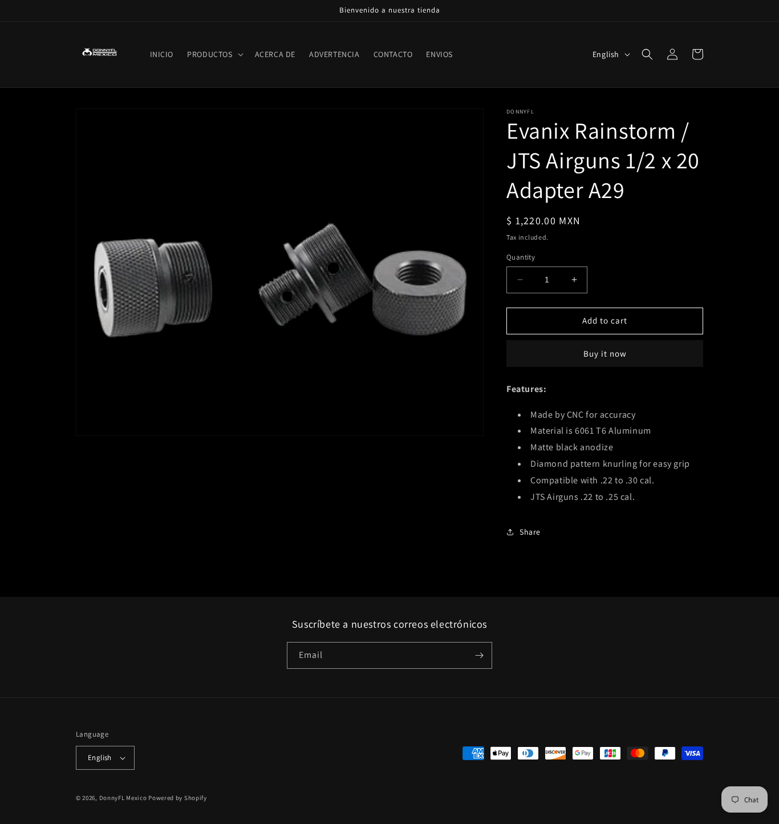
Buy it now (605, 353)
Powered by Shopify (177, 798)
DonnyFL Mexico (123, 798)
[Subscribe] (479, 655)
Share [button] (530, 532)
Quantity (520, 257)
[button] (214, 54)
